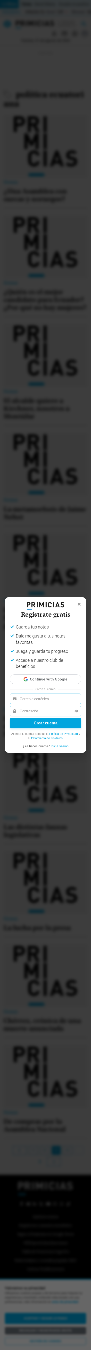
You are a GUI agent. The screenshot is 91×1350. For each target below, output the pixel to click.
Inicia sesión (59, 746)
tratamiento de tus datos (47, 738)
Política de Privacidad (63, 734)
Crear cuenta (46, 723)
